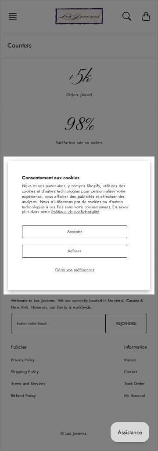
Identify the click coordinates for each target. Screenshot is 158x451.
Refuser (74, 251)
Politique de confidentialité (75, 212)
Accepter (74, 231)
